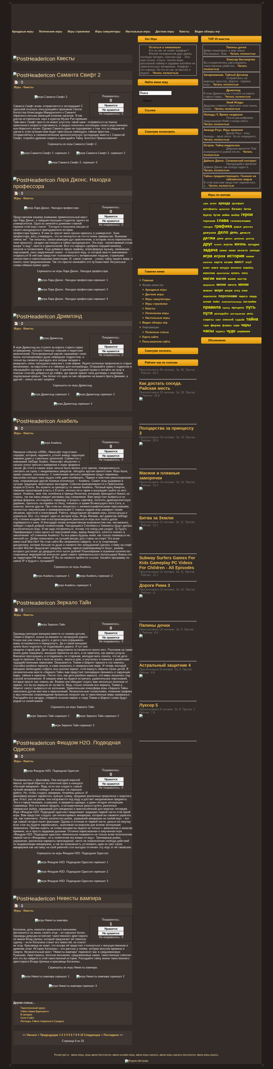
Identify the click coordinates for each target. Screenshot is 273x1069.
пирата (243, 296)
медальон (209, 285)
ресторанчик (237, 313)
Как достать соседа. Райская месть (160, 386)
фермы (227, 325)
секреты (208, 319)
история (235, 255)
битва (247, 209)
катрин (228, 262)
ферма (216, 325)
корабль (248, 267)
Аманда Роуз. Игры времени (223, 130)
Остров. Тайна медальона (222, 145)
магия (221, 278)
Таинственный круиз (32, 1008)
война (225, 215)
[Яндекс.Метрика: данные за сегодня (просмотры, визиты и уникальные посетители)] (136, 1061)
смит (218, 319)
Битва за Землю (156, 517)
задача (210, 249)
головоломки (240, 221)
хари (236, 325)
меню (221, 284)
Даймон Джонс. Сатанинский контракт (230, 160)
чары (246, 325)
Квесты (28, 87)
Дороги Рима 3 (154, 585)
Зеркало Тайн (74, 602)
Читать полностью (165, 73)
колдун (224, 267)
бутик (216, 215)
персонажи (227, 296)
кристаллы (223, 273)
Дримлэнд (69, 316)
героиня (209, 221)
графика (223, 226)
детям (209, 238)
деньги (245, 232)
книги (214, 267)
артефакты (210, 209)
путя (208, 313)
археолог (224, 209)
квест (239, 262)
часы (208, 330)
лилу (244, 273)
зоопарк (255, 250)
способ (228, 319)
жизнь (240, 244)
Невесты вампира (79, 898)
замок (223, 250)
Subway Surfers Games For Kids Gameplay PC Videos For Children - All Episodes (167, 562)
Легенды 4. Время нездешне (223, 114)
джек (220, 238)
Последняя (111, 1035)
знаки (231, 250)
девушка (209, 232)
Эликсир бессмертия (240, 59)
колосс (236, 267)
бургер (207, 215)
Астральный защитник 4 (165, 665)
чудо (231, 331)
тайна (252, 319)
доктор (250, 238)
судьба (239, 319)
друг (207, 244)
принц (226, 307)
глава (223, 220)
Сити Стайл (27, 1017)
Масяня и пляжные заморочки (159, 475)
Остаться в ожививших (165, 47)
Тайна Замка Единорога (34, 1011)
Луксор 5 (148, 705)
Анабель (67, 421)
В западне (26, 1014)
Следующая (92, 1035)
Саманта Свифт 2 (79, 75)
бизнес (237, 209)
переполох (210, 296)
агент (213, 203)
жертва (228, 244)
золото (242, 250)
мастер (242, 278)
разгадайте (221, 313)
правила (212, 307)
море (218, 290)
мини (243, 284)
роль (250, 313)
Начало (32, 1035)
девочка (248, 227)
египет (218, 244)
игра (207, 255)
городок (208, 227)
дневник (239, 238)
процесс (238, 307)
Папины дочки (154, 625)
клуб (248, 262)
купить (235, 273)
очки (244, 290)
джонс (228, 238)
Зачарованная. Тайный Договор (226, 74)
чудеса (220, 331)
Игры (17, 87)
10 (81, 1035)
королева (209, 273)
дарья (237, 226)
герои (247, 214)
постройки (249, 301)
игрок (219, 256)
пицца (253, 296)
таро (206, 325)
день (234, 232)
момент (208, 290)
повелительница (231, 301)
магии (208, 278)
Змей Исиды (234, 102)
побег (216, 301)
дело (223, 232)
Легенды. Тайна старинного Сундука (42, 1021)
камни (250, 256)
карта (218, 262)
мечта (232, 284)
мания (232, 278)
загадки (253, 244)
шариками (243, 331)
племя (207, 301)
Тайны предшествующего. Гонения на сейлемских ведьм (230, 177)
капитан (207, 262)
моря (228, 290)
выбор (235, 215)
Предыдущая (49, 1035)
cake (205, 203)
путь (251, 307)
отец (237, 290)
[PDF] (16, 193)
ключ (206, 267)
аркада (224, 203)
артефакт (238, 203)
